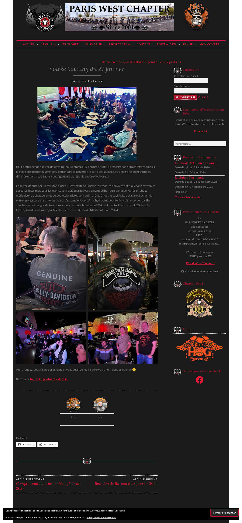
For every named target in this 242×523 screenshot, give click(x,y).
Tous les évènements (187, 197)
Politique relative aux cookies (101, 517)
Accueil (29, 44)
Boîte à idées (167, 44)
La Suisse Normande (189, 177)
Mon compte (209, 44)
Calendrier (93, 44)
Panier (188, 44)
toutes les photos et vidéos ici (49, 379)
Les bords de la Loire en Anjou (196, 163)
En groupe (70, 44)
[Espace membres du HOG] (200, 348)
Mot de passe (182, 86)
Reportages (118, 44)
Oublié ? (203, 97)
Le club (47, 44)
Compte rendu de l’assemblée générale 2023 (48, 484)
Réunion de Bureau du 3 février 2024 (126, 482)
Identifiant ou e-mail (186, 75)
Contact (143, 44)
